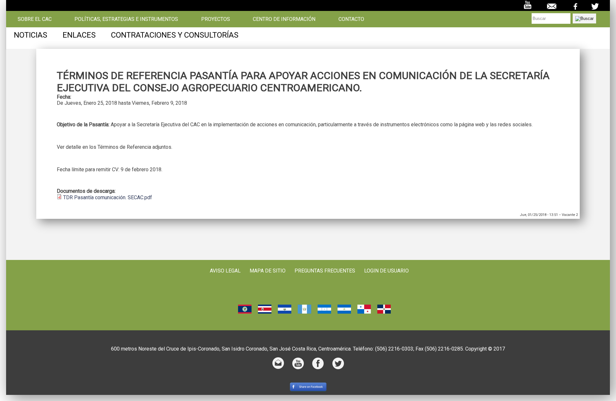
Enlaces (79, 35)
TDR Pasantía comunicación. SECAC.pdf (107, 197)
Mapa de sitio (268, 271)
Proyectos (215, 19)
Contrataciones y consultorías (174, 35)
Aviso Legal (225, 271)
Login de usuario (386, 271)
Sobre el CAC (35, 19)
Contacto (351, 19)
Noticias (30, 35)
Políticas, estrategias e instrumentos (126, 19)
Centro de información (284, 19)
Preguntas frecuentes (325, 271)
